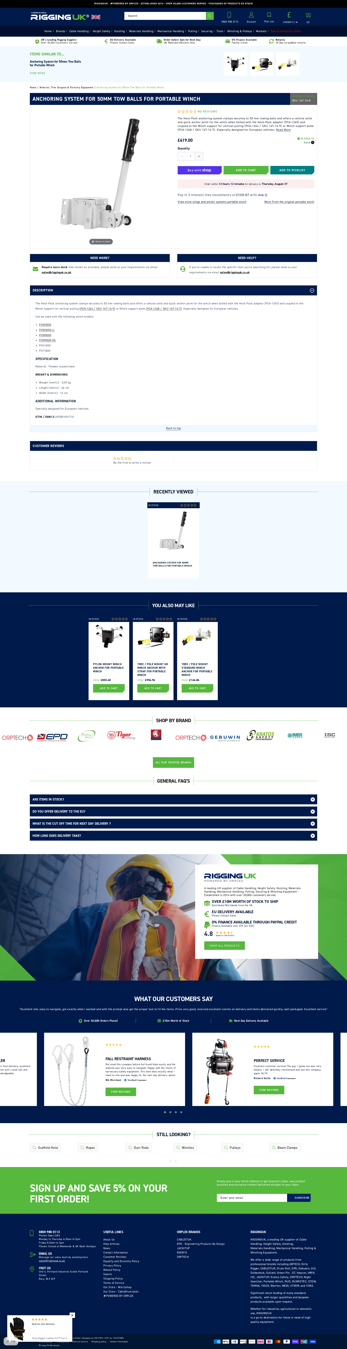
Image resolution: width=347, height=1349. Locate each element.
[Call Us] (230, 16)
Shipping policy (98, 1341)
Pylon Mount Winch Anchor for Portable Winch (108, 667)
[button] (269, 18)
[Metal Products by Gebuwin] (225, 738)
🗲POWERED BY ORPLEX (118, 1296)
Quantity (184, 148)
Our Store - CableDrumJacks (121, 1291)
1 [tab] (165, 1113)
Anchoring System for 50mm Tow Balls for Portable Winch (172, 564)
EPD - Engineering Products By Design (201, 1244)
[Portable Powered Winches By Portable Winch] (87, 735)
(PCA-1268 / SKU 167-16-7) (164, 309)
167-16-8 (304, 100)
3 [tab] (176, 1113)
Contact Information (115, 1252)
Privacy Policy (112, 1265)
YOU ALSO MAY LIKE (173, 605)
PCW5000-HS (47, 340)
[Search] (210, 16)
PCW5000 (45, 335)
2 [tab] (171, 1113)
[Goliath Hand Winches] (156, 735)
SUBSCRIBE (302, 1198)
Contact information (119, 1341)
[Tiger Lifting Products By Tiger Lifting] (121, 735)
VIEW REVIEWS (121, 1092)
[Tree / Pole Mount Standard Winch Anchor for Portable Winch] (288, 64)
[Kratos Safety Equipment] (260, 735)
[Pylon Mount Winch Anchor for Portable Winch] (235, 64)
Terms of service (80, 1341)
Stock (307, 142)
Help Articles (111, 1244)
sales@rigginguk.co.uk (52, 1261)
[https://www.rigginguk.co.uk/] (60, 15)
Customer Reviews (115, 1257)
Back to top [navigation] (173, 428)
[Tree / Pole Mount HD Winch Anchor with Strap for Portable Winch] (261, 64)
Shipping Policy (113, 1278)
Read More (283, 130)
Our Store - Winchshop (117, 1287)
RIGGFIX (182, 1252)
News (106, 1248)
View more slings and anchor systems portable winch (212, 202)
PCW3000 (45, 325)
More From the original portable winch (289, 202)
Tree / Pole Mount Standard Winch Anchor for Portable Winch (197, 669)
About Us (109, 1239)
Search (107, 1274)
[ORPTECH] (17, 738)
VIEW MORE (37, 73)
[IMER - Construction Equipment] (295, 735)
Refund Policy (111, 1270)
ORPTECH (183, 1257)
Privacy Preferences (49, 1345)
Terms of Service (113, 1283)
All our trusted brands (174, 762)
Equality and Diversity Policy (121, 1261)
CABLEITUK (184, 1239)
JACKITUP (183, 1248)
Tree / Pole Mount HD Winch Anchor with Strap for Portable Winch (152, 669)
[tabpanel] (173, 540)
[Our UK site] (95, 17)
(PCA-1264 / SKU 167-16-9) (97, 309)
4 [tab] (181, 1113)
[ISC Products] (329, 735)
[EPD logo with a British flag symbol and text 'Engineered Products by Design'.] (52, 738)
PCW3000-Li (47, 330)
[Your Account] (251, 16)
